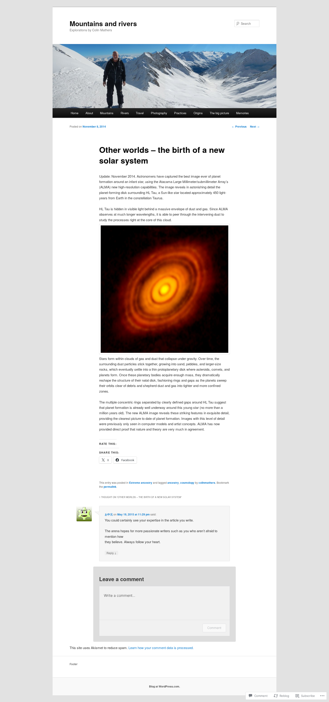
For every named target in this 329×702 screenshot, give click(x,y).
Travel (140, 113)
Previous (239, 126)
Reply (111, 553)
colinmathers (207, 483)
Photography (159, 113)
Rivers (125, 113)
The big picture (219, 113)
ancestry (173, 483)
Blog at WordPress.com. (164, 686)
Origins (198, 113)
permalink (110, 487)
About (89, 113)
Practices (180, 113)
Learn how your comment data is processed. (161, 647)
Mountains (106, 113)
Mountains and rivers (103, 23)
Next (254, 126)
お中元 (109, 514)
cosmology (187, 483)
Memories (242, 113)
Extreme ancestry (140, 483)
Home (74, 113)
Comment (214, 628)
